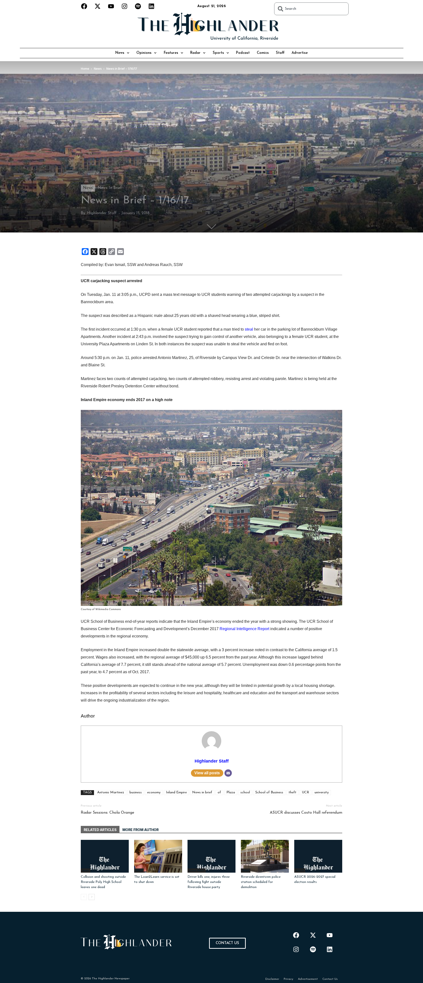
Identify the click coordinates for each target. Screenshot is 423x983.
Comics (263, 53)
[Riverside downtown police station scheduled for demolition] (265, 856)
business (135, 792)
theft (292, 792)
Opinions (144, 53)
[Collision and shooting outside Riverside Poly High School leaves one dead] (105, 856)
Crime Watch (196, 870)
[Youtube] (111, 6)
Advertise (300, 53)
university (322, 792)
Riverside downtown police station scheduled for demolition (261, 882)
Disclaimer (272, 979)
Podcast (243, 53)
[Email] (228, 773)
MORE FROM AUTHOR (140, 830)
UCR (305, 792)
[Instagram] (124, 6)
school (245, 792)
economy (154, 792)
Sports (218, 53)
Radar (195, 53)
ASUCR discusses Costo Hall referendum (306, 813)
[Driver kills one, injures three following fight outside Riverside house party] (211, 856)
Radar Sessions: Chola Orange (107, 813)
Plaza (230, 792)
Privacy (288, 979)
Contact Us (330, 979)
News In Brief (110, 188)
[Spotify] (138, 6)
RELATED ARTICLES (100, 830)
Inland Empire (176, 792)
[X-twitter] (98, 6)
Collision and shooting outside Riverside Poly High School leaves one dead (103, 882)
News (119, 53)
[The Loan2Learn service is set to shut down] (158, 856)
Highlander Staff (102, 213)
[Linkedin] (151, 6)
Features (171, 53)
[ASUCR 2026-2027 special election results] (318, 856)
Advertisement (308, 979)
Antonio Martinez (110, 792)
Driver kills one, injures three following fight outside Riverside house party (209, 882)
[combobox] (311, 8)
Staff (280, 53)
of (219, 792)
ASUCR (300, 870)
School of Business (269, 792)
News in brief (202, 792)
